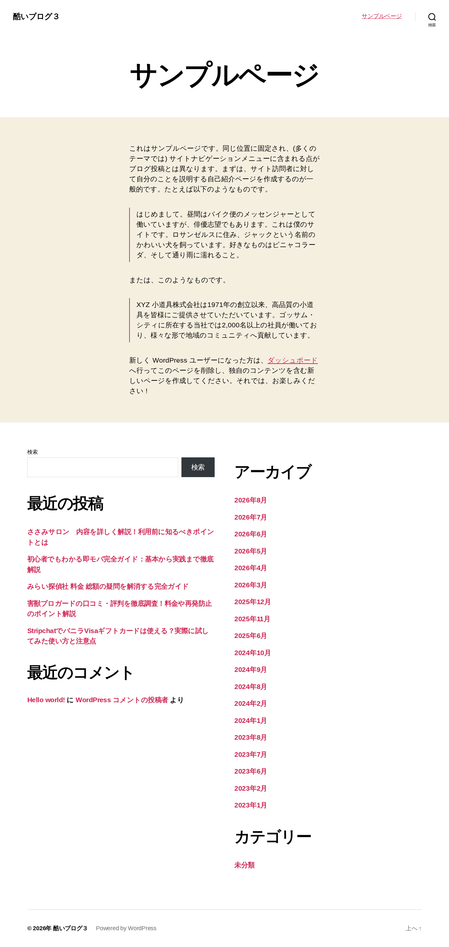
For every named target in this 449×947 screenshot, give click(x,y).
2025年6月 (250, 635)
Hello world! (46, 700)
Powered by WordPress (126, 928)
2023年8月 (250, 737)
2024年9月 (250, 669)
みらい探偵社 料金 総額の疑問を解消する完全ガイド (108, 586)
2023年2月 (250, 788)
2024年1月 (250, 720)
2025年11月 (252, 619)
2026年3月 (250, 585)
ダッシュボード (293, 360)
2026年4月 (250, 568)
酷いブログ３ (36, 16)
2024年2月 (250, 703)
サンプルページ (382, 16)
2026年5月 (250, 551)
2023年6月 (250, 771)
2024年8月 (250, 686)
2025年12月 (252, 601)
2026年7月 (250, 517)
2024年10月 (252, 652)
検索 (32, 452)
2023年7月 (250, 754)
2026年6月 (250, 534)
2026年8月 (250, 500)
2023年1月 (250, 805)
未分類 (244, 865)
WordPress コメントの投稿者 (122, 700)
